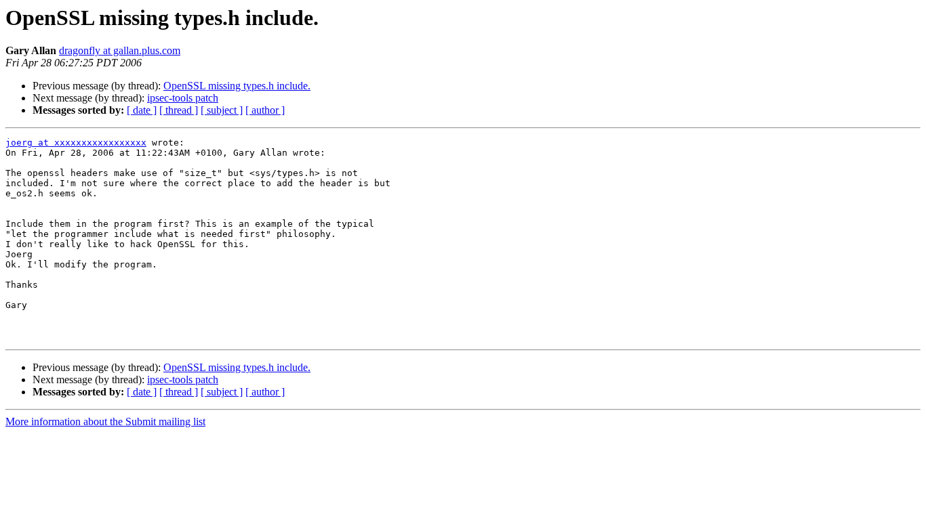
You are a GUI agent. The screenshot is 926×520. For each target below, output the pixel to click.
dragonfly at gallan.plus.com (119, 50)
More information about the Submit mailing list (105, 421)
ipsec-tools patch (182, 98)
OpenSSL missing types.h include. (236, 85)
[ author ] (265, 110)
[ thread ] (178, 110)
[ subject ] (222, 110)
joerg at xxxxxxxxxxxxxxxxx (75, 142)
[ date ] (142, 110)
